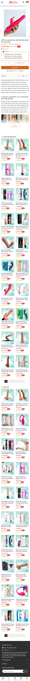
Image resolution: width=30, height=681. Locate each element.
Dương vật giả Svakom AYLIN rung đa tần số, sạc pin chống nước (22, 204)
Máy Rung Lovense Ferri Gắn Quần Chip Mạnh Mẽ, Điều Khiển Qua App (22, 551)
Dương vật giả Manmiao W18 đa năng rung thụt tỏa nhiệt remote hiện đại (7, 371)
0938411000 (16, 71)
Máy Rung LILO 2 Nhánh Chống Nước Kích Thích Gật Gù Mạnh (22, 299)
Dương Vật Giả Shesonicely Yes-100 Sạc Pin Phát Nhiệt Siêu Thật (22, 251)
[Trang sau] (23, 381)
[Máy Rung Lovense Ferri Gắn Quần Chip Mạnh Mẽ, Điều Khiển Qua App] (22, 541)
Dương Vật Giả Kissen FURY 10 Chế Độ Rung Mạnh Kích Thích (7, 275)
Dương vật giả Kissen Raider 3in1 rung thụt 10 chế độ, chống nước (22, 323)
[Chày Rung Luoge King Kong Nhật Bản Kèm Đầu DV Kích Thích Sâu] (7, 444)
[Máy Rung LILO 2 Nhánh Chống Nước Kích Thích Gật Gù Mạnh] (22, 289)
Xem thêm (14, 126)
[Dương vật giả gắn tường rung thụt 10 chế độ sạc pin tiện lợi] (22, 219)
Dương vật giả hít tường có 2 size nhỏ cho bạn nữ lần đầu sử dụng (22, 346)
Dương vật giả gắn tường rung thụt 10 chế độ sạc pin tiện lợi (22, 228)
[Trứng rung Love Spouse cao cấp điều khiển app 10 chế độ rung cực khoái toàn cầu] (22, 590)
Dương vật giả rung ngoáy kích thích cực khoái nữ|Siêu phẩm (6, 180)
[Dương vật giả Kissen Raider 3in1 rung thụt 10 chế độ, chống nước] (22, 314)
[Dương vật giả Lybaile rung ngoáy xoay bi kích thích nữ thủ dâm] (7, 194)
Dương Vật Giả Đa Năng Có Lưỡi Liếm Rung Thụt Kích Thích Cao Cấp (7, 323)
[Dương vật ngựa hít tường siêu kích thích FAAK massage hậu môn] (22, 444)
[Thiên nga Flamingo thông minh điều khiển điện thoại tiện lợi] (22, 419)
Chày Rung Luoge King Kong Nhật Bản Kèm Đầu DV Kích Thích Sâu (7, 453)
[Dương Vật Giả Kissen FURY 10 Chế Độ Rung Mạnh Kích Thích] (7, 266)
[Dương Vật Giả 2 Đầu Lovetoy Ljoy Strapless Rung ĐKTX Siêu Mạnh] (7, 468)
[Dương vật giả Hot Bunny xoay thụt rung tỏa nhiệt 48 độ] (7, 219)
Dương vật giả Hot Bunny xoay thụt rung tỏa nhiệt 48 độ (7, 228)
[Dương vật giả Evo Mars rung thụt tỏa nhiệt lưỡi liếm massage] (22, 361)
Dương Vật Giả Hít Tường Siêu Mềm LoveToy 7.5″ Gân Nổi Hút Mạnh (22, 625)
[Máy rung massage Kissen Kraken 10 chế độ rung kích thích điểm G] (7, 242)
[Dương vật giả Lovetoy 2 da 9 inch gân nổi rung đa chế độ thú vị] (7, 419)
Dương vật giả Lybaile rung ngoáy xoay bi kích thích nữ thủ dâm (7, 204)
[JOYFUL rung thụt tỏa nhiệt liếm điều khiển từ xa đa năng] (15, 23)
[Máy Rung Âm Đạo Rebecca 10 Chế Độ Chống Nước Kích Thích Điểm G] (7, 517)
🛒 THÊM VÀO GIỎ (20, 63)
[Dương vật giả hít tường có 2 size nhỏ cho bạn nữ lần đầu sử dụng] (22, 337)
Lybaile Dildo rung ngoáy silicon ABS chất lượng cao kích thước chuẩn (22, 180)
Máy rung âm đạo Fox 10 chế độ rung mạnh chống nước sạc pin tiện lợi (22, 275)
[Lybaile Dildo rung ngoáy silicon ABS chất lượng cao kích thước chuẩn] (22, 169)
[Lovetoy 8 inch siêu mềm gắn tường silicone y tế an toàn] (22, 144)
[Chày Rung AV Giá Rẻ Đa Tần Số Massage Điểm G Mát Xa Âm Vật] (22, 517)
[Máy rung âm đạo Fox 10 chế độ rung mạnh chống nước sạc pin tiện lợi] (22, 266)
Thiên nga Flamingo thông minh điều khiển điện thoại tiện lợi (21, 430)
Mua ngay (15, 67)
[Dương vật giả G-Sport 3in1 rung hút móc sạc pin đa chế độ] (7, 289)
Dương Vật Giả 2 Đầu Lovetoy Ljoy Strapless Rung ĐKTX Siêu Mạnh (7, 478)
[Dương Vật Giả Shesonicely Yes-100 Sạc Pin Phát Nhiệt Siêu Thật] (22, 242)
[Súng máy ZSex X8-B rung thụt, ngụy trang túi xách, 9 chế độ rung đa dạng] (7, 337)
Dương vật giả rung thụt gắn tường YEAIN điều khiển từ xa (7, 155)
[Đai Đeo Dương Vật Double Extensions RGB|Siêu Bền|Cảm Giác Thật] (7, 566)
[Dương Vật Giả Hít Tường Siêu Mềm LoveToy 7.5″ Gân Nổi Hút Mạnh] (22, 615)
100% (23, 76)
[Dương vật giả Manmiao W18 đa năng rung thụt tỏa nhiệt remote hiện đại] (7, 361)
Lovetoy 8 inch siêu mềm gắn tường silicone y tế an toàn (22, 155)
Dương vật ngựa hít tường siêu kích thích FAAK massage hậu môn (22, 453)
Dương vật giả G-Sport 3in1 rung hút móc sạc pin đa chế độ (7, 299)
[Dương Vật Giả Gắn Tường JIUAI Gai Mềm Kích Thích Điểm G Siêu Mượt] (22, 566)
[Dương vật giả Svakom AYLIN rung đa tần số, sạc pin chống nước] (22, 194)
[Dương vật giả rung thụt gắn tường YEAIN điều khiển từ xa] (7, 144)
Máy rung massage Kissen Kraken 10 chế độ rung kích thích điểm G (7, 251)
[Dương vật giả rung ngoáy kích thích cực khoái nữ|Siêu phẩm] (7, 169)
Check (25, 671)
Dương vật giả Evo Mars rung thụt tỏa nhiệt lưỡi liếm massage (22, 371)
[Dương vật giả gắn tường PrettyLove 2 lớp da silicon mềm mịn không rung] (7, 590)
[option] (15, 23)
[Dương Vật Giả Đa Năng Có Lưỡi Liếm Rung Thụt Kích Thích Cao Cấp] (7, 314)
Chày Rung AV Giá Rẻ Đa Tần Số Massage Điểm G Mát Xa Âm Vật (22, 526)
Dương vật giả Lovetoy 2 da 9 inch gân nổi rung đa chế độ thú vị (7, 430)
